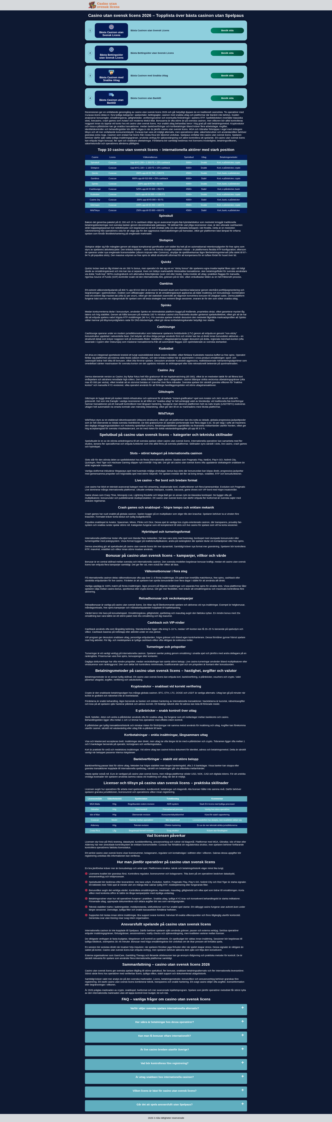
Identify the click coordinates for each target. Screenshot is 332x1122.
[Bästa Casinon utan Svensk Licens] (111, 30)
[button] (327, 952)
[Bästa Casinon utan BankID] (111, 98)
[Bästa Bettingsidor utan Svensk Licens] (111, 53)
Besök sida (227, 30)
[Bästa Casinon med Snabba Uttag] (111, 75)
